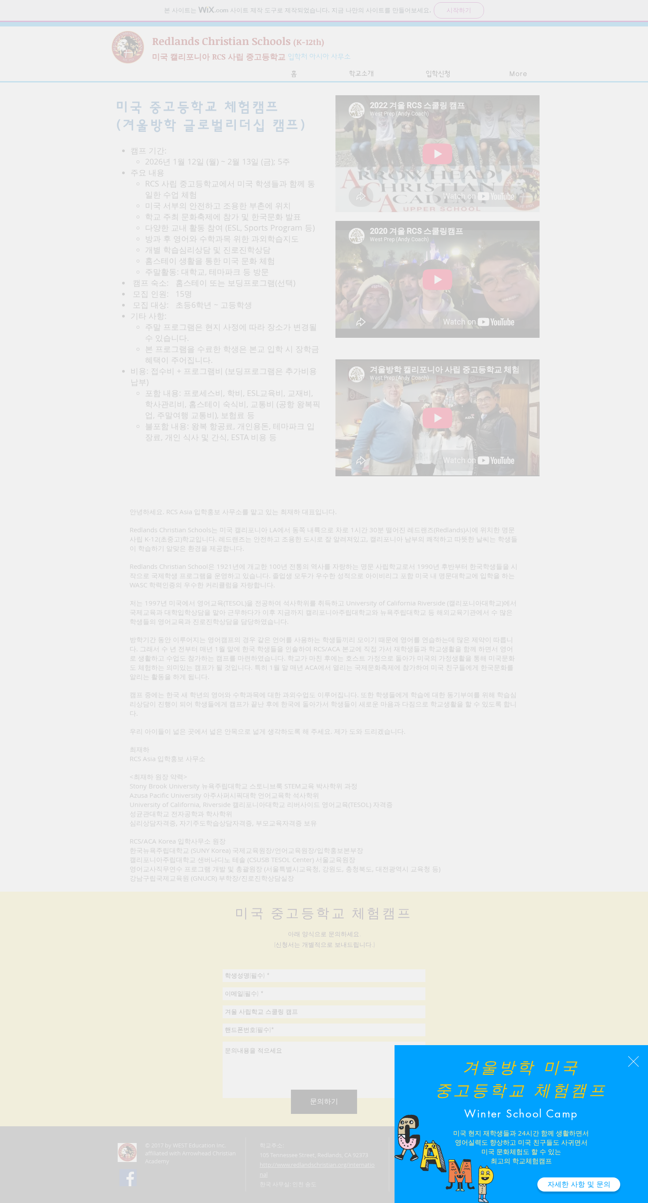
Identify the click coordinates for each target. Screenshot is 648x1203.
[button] (633, 1061)
